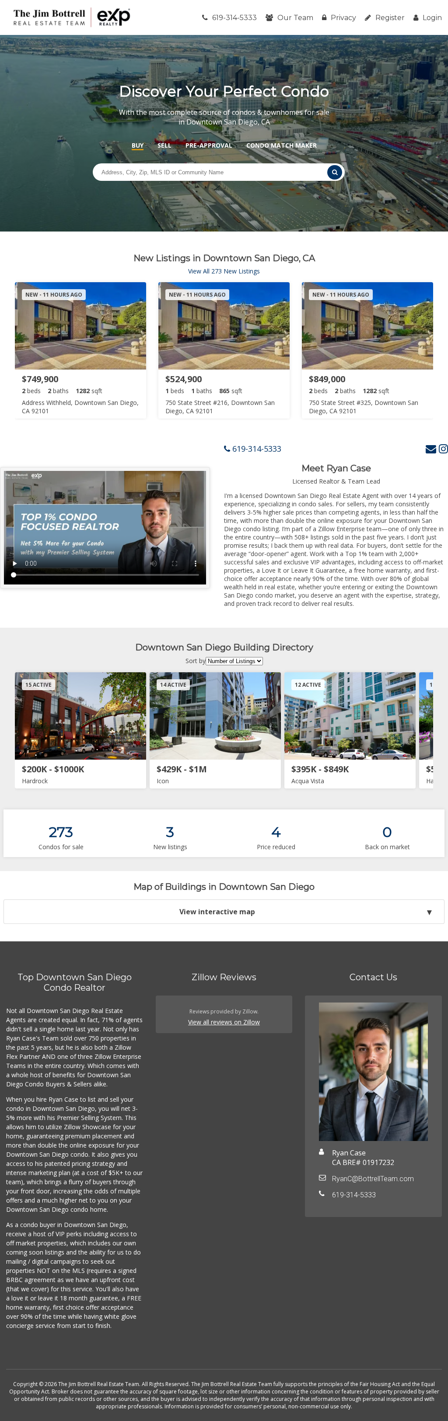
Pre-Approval (209, 145)
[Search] (334, 172)
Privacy (343, 18)
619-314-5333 (234, 18)
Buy (138, 145)
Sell (165, 145)
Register (390, 18)
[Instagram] (443, 448)
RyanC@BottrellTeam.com (373, 1179)
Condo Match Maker (281, 145)
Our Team (295, 18)
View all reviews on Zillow (224, 1022)
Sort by (196, 661)
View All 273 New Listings (224, 271)
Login (432, 18)
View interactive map (217, 911)
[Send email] (431, 448)
